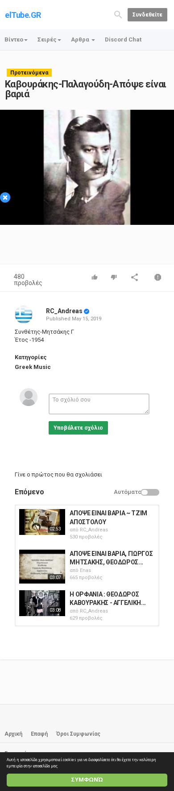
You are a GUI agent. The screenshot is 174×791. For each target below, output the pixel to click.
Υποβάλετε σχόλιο (78, 428)
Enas (85, 570)
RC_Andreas (64, 311)
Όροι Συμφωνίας (78, 734)
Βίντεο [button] (13, 39)
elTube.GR (23, 15)
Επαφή (39, 734)
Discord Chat (123, 39)
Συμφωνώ (87, 779)
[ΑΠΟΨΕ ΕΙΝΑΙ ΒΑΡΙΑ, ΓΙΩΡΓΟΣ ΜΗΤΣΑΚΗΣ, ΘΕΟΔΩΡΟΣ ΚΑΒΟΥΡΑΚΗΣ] (42, 567)
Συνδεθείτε (147, 15)
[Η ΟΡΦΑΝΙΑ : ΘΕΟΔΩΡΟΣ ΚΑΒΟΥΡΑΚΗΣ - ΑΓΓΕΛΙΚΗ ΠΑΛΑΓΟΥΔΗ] (42, 603)
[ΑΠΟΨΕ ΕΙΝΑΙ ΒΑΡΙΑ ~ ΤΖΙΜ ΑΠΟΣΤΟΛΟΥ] (42, 522)
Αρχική (13, 734)
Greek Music (33, 367)
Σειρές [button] (47, 39)
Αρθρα (81, 39)
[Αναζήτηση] (118, 14)
